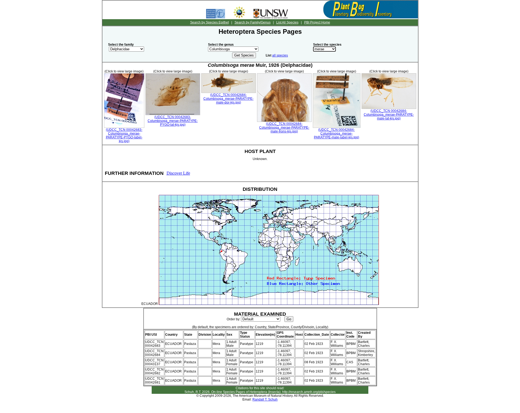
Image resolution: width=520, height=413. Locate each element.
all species (280, 55)
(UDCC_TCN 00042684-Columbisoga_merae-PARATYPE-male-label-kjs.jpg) (336, 133)
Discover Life (178, 173)
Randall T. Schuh (265, 399)
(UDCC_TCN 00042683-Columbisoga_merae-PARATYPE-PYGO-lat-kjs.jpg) (173, 120)
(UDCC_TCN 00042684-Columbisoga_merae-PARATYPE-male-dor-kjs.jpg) (228, 98)
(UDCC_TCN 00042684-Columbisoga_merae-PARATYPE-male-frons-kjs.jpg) (284, 127)
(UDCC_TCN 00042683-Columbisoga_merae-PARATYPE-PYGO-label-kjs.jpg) (124, 135)
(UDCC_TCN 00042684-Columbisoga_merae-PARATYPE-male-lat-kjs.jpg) (389, 114)
